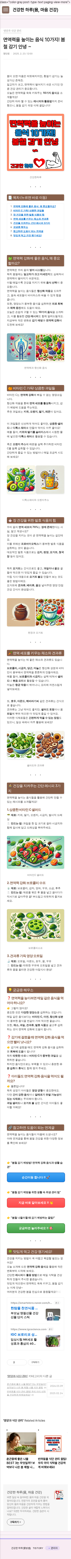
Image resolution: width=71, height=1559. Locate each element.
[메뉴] (5, 9)
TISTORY (38, 1548)
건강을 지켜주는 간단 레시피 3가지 (31, 223)
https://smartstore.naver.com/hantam (32, 1302)
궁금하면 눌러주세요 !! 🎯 (36, 1228)
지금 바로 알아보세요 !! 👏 (36, 1202)
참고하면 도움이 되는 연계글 (28, 231)
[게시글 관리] (22, 1362)
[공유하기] (18, 1362)
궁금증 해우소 (20, 227)
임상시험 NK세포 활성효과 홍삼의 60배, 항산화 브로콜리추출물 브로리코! (24, 1341)
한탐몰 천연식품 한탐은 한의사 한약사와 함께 (24, 1308)
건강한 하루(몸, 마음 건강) (35, 9)
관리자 (54, 1548)
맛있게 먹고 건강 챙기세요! (27, 235)
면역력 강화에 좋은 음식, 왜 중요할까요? (34, 206)
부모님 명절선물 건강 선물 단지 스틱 (24, 1315)
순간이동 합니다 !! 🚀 (36, 1177)
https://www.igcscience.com (29, 1329)
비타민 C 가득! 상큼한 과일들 (28, 210)
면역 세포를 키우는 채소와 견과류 (31, 219)
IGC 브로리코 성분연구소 (24, 1335)
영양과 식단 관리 (17, 1376)
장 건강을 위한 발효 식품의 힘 (28, 214)
